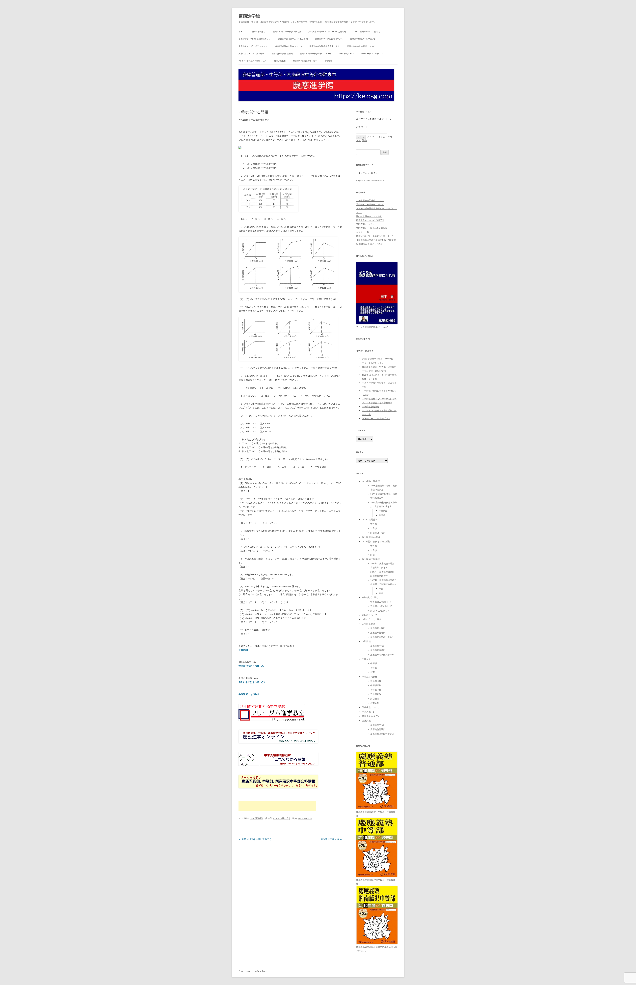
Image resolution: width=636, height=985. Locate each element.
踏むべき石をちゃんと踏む (369, 216)
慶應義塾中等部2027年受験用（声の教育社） (375, 881)
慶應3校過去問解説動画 (282, 53)
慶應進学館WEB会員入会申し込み (324, 46)
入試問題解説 (256, 818)
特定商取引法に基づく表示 (305, 60)
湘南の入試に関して (380, 610)
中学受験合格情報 (370, 406)
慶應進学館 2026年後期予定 (370, 220)
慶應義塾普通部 (377, 632)
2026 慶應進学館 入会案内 (366, 31)
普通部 (373, 528)
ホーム (241, 31)
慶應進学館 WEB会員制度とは (287, 31)
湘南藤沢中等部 (377, 532)
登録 (364, 140)
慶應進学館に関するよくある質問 (293, 38)
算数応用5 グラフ (365, 224)
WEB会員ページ (346, 53)
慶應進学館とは (259, 31)
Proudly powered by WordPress (252, 971)
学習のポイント (369, 711)
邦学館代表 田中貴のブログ (376, 418)
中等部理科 (375, 681)
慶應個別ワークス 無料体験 (251, 53)
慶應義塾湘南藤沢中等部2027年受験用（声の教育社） (376, 949)
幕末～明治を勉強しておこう (255, 839)
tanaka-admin (305, 818)
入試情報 (366, 641)
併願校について (369, 615)
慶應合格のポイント (371, 716)
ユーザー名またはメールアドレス (373, 118)
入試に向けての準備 (371, 619)
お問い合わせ (280, 60)
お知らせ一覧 (362, 232)
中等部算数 (375, 685)
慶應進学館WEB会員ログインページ (316, 53)
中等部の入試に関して (381, 601)
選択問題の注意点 (331, 839)
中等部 (373, 523)
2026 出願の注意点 (371, 537)
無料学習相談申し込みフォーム (288, 46)
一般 (381, 588)
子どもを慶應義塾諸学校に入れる (372, 327)
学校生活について (370, 707)
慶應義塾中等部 (377, 628)
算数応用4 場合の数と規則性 (371, 228)
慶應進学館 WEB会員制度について (254, 38)
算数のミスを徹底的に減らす (370, 204)
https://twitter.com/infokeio (370, 180)
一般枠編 (383, 510)
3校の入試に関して (371, 597)
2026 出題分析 (369, 519)
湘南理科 (374, 698)
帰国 (381, 593)
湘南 (372, 554)
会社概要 (328, 60)
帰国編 (382, 515)
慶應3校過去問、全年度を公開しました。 (376, 236)
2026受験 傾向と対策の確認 (376, 541)
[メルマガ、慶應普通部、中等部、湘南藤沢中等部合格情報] (278, 787)
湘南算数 (374, 703)
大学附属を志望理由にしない (370, 200)
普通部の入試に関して (381, 606)
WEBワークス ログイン (372, 53)
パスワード (362, 126)
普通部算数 (375, 694)
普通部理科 (375, 689)
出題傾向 (366, 659)
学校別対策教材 (369, 676)
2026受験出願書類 (371, 559)
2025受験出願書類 (371, 481)
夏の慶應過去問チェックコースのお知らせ (327, 31)
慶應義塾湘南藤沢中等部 (382, 637)
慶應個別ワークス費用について (329, 38)
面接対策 (366, 720)
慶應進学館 (249, 16)
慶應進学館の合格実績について (361, 46)
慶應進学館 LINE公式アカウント (252, 46)
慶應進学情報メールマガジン (363, 38)
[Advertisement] (277, 806)
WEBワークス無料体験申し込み (252, 60)
